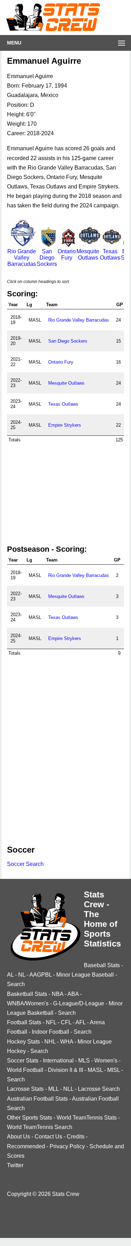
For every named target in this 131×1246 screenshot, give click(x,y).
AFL (80, 1022)
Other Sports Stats (29, 1118)
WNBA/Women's (28, 1003)
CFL (66, 1022)
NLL (68, 1089)
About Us (18, 1137)
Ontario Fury (67, 254)
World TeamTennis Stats (87, 1118)
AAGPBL (40, 975)
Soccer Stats (22, 1060)
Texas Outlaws (110, 254)
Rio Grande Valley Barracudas (21, 257)
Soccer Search (25, 864)
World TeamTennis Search (39, 1127)
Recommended (26, 1146)
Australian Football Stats (37, 1099)
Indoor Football (50, 1032)
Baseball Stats (102, 965)
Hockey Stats (23, 1042)
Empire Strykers (64, 425)
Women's (105, 1060)
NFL (51, 1022)
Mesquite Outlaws (88, 254)
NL (21, 975)
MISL (113, 1070)
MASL (95, 1070)
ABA (73, 994)
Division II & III (65, 1070)
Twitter (15, 1165)
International (58, 1060)
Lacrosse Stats (25, 1089)
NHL (50, 1042)
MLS (84, 1060)
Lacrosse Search (99, 1089)
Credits (76, 1137)
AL (10, 975)
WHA (66, 1042)
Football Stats (24, 1022)
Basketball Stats (27, 994)
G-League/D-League (78, 1003)
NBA (57, 994)
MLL (53, 1089)
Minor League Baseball (85, 975)
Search (16, 984)
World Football (25, 1070)
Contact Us (48, 1137)
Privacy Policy (67, 1146)
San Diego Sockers (47, 257)
